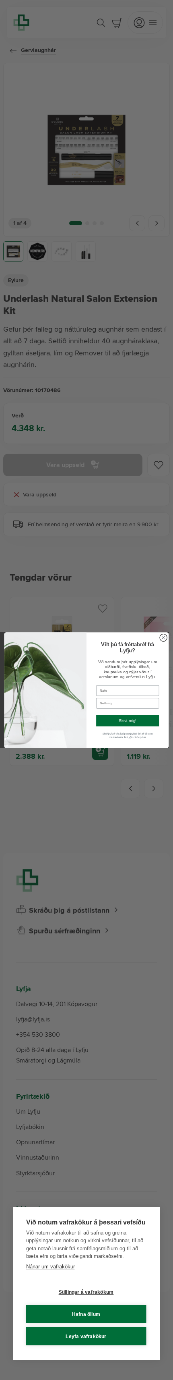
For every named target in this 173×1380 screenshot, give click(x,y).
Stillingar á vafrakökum (86, 1292)
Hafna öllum (86, 1314)
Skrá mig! (128, 720)
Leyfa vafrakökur (86, 1336)
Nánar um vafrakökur (50, 1267)
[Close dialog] (163, 637)
